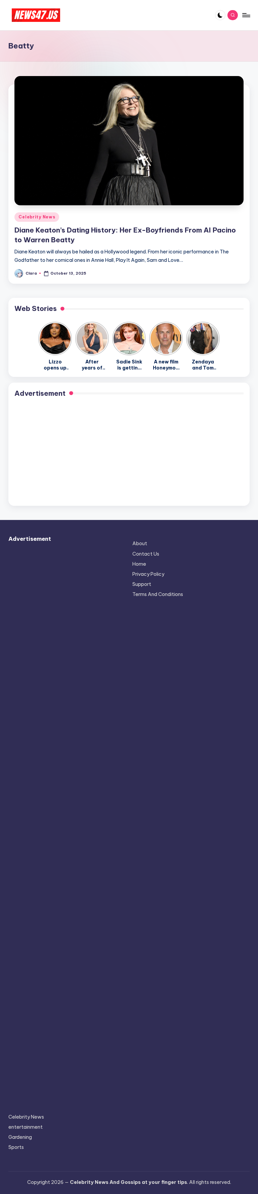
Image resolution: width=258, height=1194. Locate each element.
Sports (16, 1147)
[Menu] (245, 15)
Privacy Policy (148, 574)
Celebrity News (36, 216)
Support (141, 584)
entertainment (25, 1127)
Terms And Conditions (157, 594)
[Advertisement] (128, 453)
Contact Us (145, 554)
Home (139, 564)
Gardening (20, 1137)
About (139, 543)
